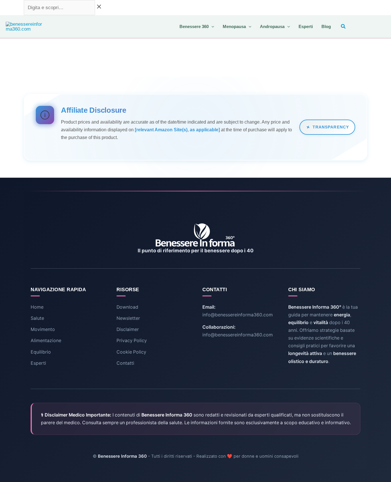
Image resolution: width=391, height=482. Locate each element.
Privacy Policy (131, 340)
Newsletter (128, 318)
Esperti (38, 363)
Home (37, 307)
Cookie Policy (131, 352)
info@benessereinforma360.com (237, 315)
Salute (37, 318)
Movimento (43, 329)
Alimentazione (46, 340)
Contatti (125, 363)
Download (127, 307)
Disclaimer (127, 329)
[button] (211, 26)
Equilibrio (41, 352)
